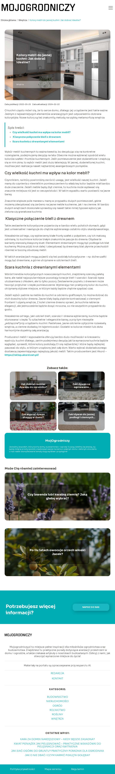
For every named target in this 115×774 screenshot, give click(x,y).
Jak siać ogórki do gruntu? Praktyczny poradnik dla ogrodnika (57, 750)
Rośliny (57, 714)
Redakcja (57, 673)
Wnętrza (22, 20)
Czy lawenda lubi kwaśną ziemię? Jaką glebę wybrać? (57, 496)
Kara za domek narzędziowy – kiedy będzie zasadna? (57, 739)
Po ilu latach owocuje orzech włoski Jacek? (57, 552)
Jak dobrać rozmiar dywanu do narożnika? (33, 386)
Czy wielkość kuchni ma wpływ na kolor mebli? (41, 132)
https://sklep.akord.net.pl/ (22, 355)
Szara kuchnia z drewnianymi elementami (38, 141)
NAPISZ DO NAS (90, 607)
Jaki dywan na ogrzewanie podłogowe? (81, 386)
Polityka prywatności (22, 769)
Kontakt (57, 678)
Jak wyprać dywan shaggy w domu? (33, 416)
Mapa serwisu (53, 769)
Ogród (57, 705)
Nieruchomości (57, 701)
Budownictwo (57, 696)
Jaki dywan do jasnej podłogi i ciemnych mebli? (81, 416)
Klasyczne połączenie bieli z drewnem (36, 136)
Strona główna (8, 20)
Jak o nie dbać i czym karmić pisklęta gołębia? (57, 755)
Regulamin (77, 769)
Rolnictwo (57, 710)
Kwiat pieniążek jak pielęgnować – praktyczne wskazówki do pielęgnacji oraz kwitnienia (57, 745)
